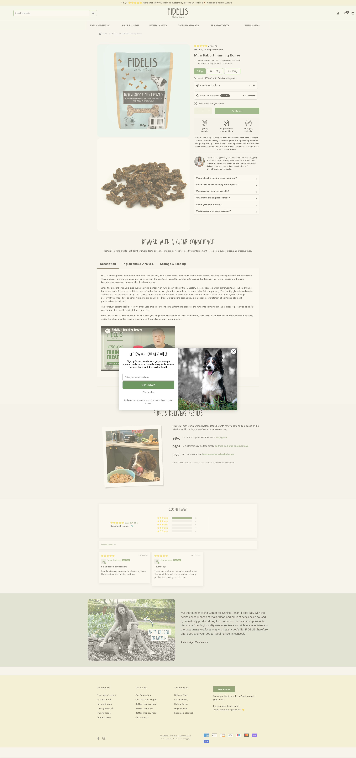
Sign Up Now (148, 384)
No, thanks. (148, 392)
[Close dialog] (233, 351)
